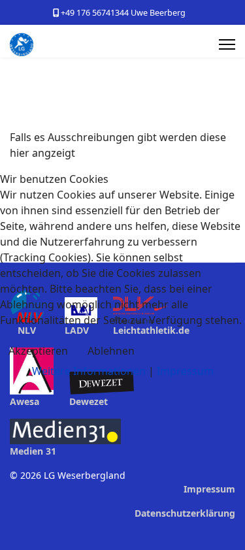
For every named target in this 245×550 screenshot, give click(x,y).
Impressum (185, 371)
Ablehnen (111, 351)
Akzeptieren (38, 351)
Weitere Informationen (89, 371)
